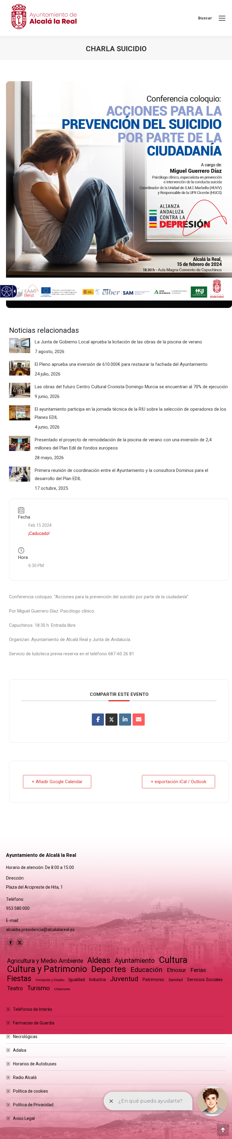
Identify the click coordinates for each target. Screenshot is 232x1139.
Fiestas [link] (19, 978)
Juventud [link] (124, 979)
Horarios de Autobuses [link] (34, 1063)
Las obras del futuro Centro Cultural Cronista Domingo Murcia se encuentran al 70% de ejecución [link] (131, 386)
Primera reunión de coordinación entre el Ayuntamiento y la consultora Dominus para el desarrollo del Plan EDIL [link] (121, 474)
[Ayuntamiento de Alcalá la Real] (44, 18)
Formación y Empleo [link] (50, 980)
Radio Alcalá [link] (25, 1077)
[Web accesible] (6, 291)
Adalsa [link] (19, 1050)
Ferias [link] (198, 970)
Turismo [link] (38, 988)
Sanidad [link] (176, 979)
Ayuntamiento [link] (134, 960)
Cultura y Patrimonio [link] (47, 969)
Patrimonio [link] (153, 979)
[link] (222, 18)
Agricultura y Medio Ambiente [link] (45, 960)
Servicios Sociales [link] (205, 979)
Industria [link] (97, 979)
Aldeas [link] (98, 960)
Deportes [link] (108, 969)
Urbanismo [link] (62, 989)
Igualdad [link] (77, 979)
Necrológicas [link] (25, 1036)
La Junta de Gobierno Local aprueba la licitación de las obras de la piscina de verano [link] (118, 342)
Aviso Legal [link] (24, 1118)
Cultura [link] (173, 960)
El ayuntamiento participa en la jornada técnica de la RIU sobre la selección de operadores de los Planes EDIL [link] (130, 413)
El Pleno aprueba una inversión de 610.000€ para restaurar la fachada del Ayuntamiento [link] (121, 364)
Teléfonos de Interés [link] (32, 1009)
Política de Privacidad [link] (33, 1104)
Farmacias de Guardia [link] (33, 1022)
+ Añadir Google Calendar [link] (57, 781)
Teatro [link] (15, 988)
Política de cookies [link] (30, 1091)
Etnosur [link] (176, 970)
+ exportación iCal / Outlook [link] (178, 781)
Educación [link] (146, 970)
